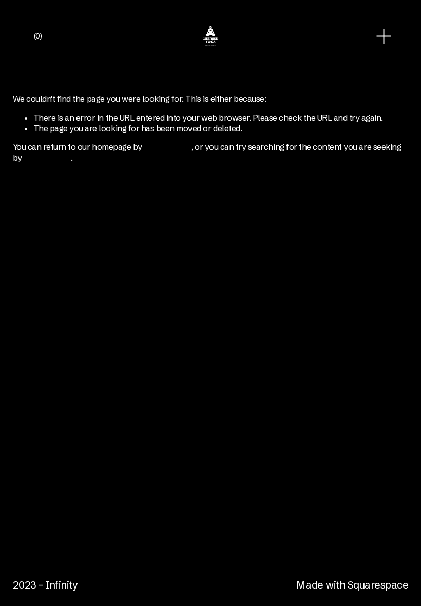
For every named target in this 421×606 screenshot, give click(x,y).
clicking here (167, 147)
